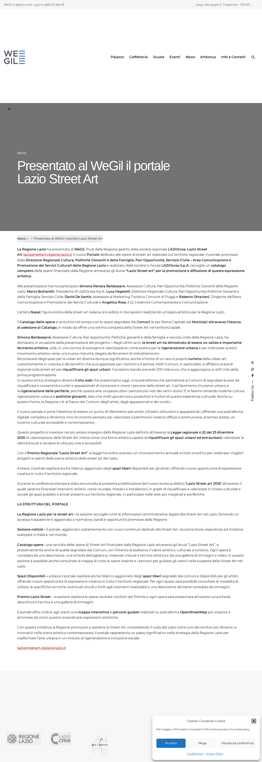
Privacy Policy (214, 753)
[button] (254, 721)
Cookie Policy (195, 753)
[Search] (253, 57)
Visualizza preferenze (237, 743)
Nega (202, 743)
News (21, 153)
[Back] (9, 109)
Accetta (171, 743)
